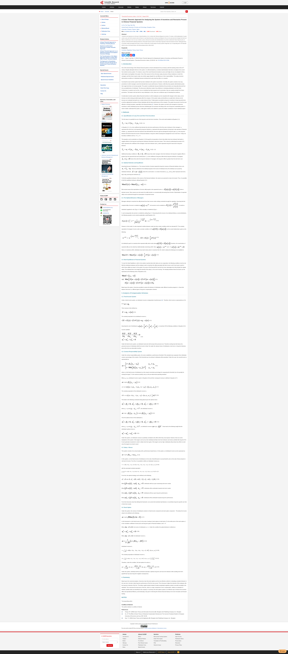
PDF (137, 31)
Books (129, 7)
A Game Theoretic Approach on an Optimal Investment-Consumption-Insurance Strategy (109, 52)
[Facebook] (106, 199)
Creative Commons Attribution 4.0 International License (155, 628)
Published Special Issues (107, 76)
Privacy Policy (178, 645)
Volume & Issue (157, 645)
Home (104, 7)
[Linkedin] (110, 199)
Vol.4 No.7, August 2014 (143, 16)
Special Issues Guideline (107, 79)
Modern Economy (106, 104)
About (144, 7)
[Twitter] (101, 199)
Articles (112, 7)
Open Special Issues (106, 73)
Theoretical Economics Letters (129, 16)
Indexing (103, 34)
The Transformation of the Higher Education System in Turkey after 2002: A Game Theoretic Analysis (108, 58)
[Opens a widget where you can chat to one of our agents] (282, 651)
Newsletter (103, 85)
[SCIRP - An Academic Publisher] (109, 2)
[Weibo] (115, 199)
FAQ (101, 93)
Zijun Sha (132, 25)
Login (185, 2)
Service (156, 634)
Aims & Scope (105, 19)
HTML (141, 31)
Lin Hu (123, 25)
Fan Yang (127, 25)
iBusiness (104, 121)
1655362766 (106, 213)
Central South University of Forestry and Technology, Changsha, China (138, 27)
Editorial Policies (142, 638)
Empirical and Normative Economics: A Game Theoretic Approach (108, 47)
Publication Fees (105, 31)
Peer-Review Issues (143, 642)
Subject (124, 638)
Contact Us (103, 90)
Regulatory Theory (131, 50)
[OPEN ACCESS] (169, 2)
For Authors (141, 640)
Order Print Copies (158, 638)
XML (145, 31)
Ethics (139, 636)
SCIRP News (161, 652)
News (137, 7)
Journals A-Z (126, 636)
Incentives (124, 50)
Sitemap (125, 642)
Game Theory (139, 50)
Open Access (178, 636)
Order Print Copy (104, 88)
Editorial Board (105, 28)
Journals (120, 7)
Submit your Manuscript (149, 652)
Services (153, 7)
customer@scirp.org (107, 207)
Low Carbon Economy (107, 138)
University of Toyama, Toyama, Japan (130, 29)
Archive (103, 25)
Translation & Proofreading (160, 640)
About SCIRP (142, 634)
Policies (177, 634)
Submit (162, 7)
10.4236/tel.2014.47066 (129, 31)
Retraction (177, 642)
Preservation (178, 640)
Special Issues (141, 647)
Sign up (138, 652)
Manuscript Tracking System (160, 636)
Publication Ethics (179, 638)
